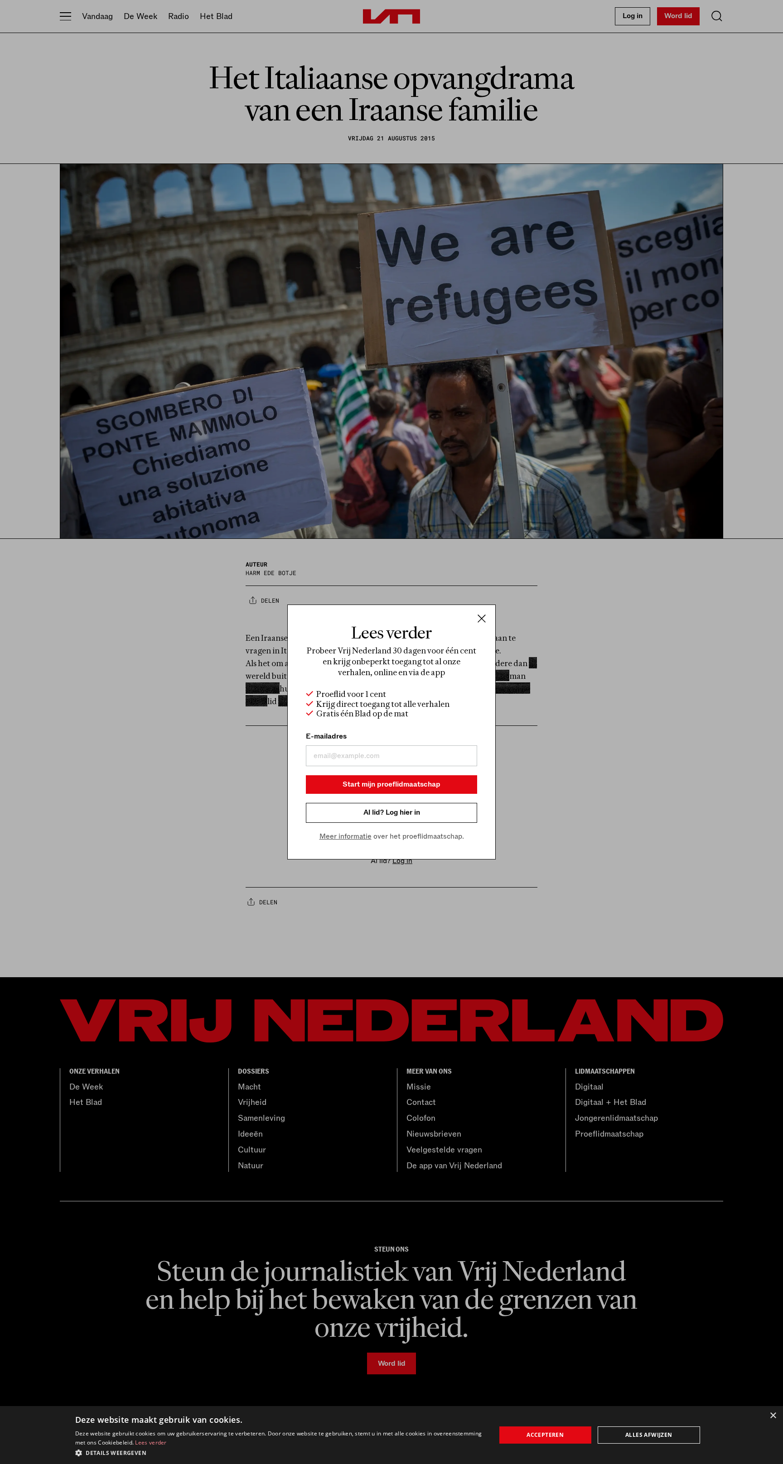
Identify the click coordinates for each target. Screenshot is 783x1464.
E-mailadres (326, 736)
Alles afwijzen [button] (648, 1435)
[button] (279, 1452)
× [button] (772, 1415)
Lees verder (150, 1442)
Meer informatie (345, 836)
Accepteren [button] (545, 1435)
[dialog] (391, 1435)
